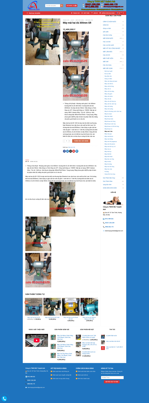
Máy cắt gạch (108, 94)
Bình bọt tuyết (108, 71)
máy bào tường (107, 35)
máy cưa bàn (107, 42)
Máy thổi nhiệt (108, 156)
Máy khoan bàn (109, 119)
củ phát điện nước (111, 335)
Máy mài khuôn (109, 136)
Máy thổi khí (108, 154)
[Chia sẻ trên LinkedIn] (76, 151)
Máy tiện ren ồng (109, 159)
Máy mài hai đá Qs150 (34, 317)
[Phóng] (27, 63)
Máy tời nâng (108, 164)
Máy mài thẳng (109, 139)
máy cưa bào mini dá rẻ (113, 341)
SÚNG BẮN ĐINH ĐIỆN (110, 188)
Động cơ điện (108, 78)
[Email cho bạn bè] (70, 151)
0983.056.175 (109, 227)
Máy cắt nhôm (109, 96)
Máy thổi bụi (108, 151)
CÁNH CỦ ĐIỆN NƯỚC (109, 21)
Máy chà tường (109, 109)
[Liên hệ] (4, 398)
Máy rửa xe (108, 149)
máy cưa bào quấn (108, 45)
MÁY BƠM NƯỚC (108, 38)
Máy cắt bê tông (109, 86)
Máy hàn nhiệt (108, 116)
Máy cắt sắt (108, 99)
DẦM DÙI (106, 25)
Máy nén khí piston (110, 144)
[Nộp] (61, 5)
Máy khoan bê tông (110, 121)
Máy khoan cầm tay (110, 124)
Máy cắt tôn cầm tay (110, 104)
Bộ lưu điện (108, 73)
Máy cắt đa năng (109, 91)
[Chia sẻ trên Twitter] (67, 151)
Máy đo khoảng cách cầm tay (113, 111)
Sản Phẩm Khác (107, 181)
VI (123, 13)
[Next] (97, 310)
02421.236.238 (109, 223)
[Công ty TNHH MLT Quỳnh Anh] (34, 5)
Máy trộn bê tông (109, 166)
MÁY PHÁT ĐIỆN (108, 58)
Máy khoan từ (108, 129)
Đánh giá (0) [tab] (33, 161)
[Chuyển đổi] (123, 38)
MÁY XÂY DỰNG (108, 68)
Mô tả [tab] (27, 161)
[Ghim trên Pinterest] (73, 151)
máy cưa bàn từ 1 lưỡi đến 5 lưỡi (114, 347)
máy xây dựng (107, 65)
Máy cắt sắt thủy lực (110, 101)
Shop (72, 20)
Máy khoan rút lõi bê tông (112, 126)
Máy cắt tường (109, 106)
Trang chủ (66, 20)
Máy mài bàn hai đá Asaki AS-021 (71, 318)
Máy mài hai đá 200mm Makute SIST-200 (89, 318)
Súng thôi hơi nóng (110, 174)
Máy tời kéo (108, 161)
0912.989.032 (109, 219)
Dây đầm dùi (108, 76)
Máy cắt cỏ (108, 89)
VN (119, 13)
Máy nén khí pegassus (111, 141)
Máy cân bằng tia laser (111, 81)
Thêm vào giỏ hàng (81, 141)
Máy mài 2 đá (108, 131)
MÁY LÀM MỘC (107, 52)
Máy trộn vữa (108, 169)
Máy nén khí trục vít (110, 146)
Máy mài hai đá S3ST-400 (52, 317)
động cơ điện (107, 28)
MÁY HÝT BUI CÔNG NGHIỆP (111, 48)
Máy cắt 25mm (109, 83)
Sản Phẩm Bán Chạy (109, 178)
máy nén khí (106, 55)
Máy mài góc (108, 134)
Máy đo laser (108, 114)
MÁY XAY (105, 61)
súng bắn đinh (107, 184)
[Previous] (25, 310)
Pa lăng (107, 171)
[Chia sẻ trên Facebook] (64, 151)
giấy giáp (105, 31)
